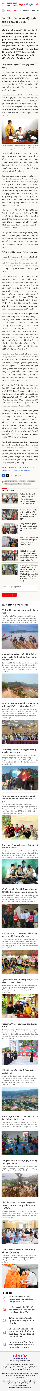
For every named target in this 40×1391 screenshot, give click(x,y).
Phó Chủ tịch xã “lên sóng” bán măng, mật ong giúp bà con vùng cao (19, 934)
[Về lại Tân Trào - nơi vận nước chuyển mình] (20, 1052)
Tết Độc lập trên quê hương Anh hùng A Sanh (20, 611)
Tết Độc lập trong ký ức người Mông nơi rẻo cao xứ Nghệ (19, 751)
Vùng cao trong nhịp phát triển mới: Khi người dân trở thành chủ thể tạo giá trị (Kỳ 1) (19, 799)
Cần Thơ (22, 481)
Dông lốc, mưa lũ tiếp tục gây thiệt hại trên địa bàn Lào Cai (20, 1162)
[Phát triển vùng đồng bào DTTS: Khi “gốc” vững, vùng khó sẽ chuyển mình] (10, 541)
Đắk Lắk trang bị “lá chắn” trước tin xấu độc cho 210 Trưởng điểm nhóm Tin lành (18, 1205)
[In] (16, 475)
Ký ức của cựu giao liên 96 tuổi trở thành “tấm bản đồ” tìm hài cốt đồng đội (22, 1309)
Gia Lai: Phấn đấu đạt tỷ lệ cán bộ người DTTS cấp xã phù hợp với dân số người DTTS (29, 514)
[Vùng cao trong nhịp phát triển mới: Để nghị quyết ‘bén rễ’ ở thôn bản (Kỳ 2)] (20, 732)
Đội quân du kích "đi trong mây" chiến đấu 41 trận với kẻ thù (20, 981)
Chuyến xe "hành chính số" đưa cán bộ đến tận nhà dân (20, 846)
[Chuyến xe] (20, 871)
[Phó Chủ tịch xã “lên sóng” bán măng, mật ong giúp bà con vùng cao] (20, 962)
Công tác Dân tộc (12, 11)
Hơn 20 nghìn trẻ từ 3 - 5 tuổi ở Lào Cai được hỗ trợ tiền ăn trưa (20, 1117)
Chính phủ (27, 484)
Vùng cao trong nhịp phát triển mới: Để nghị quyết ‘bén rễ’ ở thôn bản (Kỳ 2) (20, 704)
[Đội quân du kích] (20, 1006)
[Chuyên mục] (3, 4)
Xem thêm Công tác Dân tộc (15, 605)
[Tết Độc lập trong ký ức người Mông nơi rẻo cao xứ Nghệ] (20, 778)
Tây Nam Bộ (31, 481)
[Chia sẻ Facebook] (3, 475)
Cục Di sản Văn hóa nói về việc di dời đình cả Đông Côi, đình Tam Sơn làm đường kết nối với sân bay (22, 1333)
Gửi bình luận (9, 595)
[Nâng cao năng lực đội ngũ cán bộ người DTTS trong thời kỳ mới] (10, 528)
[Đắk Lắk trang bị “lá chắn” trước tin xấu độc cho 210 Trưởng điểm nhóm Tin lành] (20, 1232)
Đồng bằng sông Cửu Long (13, 484)
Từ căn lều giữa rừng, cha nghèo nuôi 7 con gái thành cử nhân (22, 1320)
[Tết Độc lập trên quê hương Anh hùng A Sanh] (20, 636)
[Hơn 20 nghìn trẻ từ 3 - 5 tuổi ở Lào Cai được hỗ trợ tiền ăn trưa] (20, 1143)
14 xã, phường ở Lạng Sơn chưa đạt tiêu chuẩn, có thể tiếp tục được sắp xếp (21, 1344)
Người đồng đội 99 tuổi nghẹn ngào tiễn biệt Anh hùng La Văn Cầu (21, 1299)
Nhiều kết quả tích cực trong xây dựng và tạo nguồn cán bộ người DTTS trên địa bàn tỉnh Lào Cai (28, 555)
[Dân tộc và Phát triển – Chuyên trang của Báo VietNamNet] (12, 4)
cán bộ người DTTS (11, 481)
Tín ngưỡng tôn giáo (27, 11)
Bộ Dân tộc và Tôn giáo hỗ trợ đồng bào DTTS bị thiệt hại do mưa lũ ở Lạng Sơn (20, 890)
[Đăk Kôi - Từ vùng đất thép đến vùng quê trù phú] (20, 1099)
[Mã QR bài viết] (20, 475)
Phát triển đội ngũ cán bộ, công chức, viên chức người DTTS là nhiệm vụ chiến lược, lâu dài (27, 499)
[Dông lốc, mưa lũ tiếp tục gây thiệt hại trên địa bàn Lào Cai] (20, 1185)
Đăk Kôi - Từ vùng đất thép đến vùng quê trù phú (19, 1071)
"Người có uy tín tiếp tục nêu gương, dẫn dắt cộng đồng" (18, 1251)
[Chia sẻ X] (7, 475)
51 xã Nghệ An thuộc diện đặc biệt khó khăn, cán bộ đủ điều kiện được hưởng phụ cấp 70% (19, 657)
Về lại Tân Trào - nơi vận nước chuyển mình (19, 1025)
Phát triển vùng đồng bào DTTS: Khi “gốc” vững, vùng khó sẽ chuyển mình (29, 540)
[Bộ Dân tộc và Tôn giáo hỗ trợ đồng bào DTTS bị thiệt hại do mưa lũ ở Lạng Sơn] (20, 916)
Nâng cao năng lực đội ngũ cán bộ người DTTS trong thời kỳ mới (29, 527)
